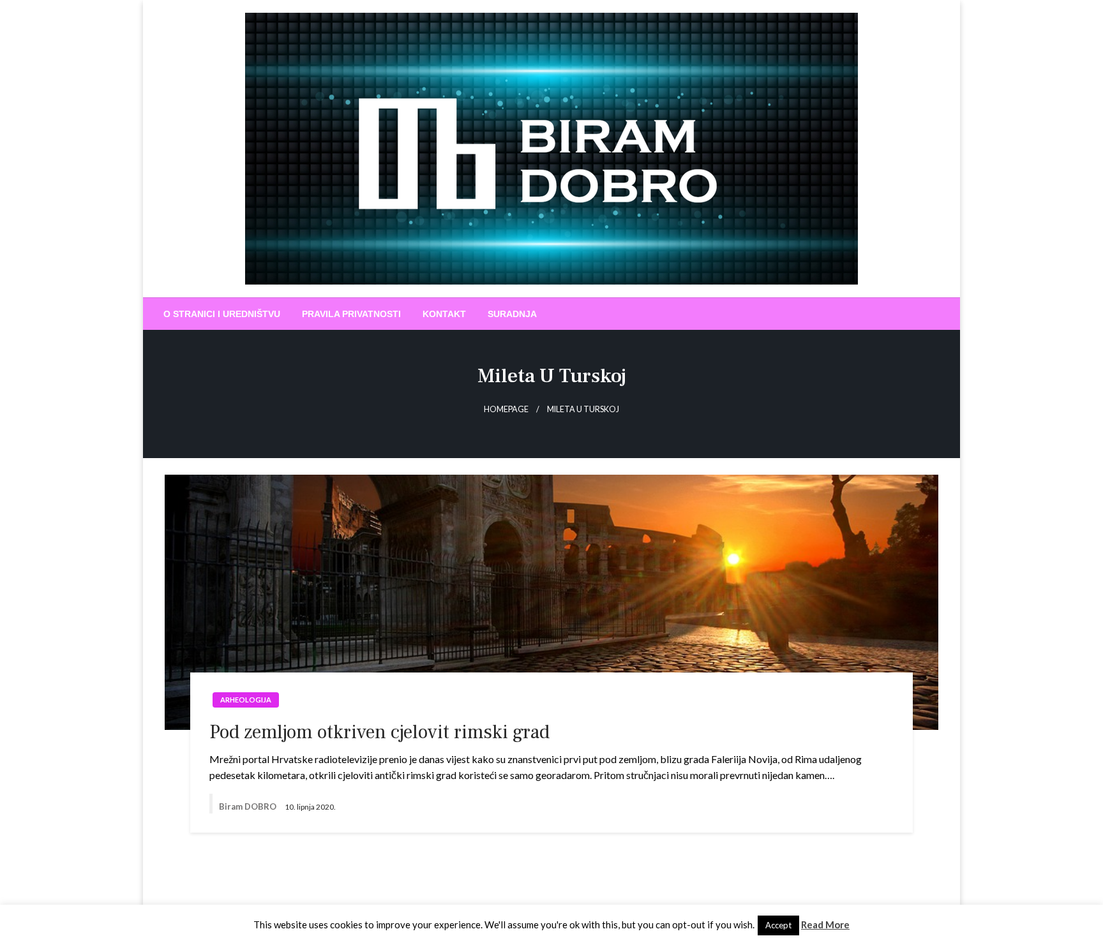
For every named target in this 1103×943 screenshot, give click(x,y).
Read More (825, 924)
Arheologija (245, 699)
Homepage (506, 409)
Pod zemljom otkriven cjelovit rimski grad (379, 732)
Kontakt (444, 314)
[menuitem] (222, 314)
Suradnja (512, 314)
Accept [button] (778, 925)
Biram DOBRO (248, 806)
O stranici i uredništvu (221, 314)
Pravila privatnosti (351, 314)
